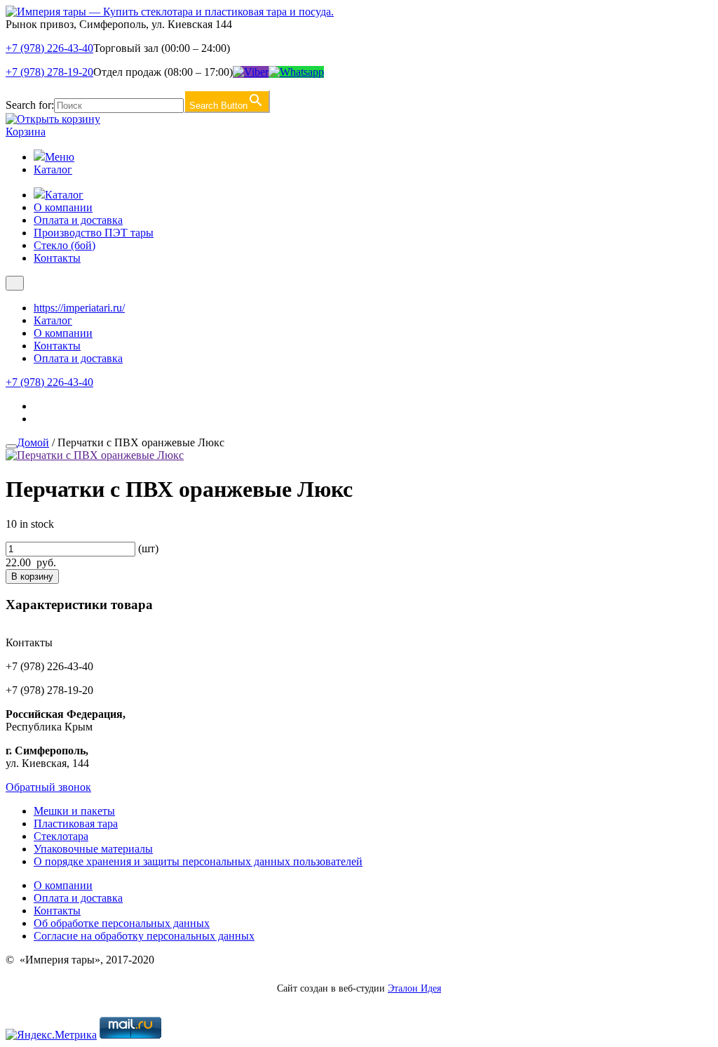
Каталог (53, 169)
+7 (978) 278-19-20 (49, 72)
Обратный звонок (48, 787)
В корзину (32, 576)
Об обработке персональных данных (122, 923)
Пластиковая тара (76, 823)
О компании (63, 207)
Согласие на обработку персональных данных (144, 936)
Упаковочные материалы (93, 849)
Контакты (57, 258)
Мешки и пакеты (74, 811)
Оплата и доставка (78, 220)
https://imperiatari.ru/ (79, 308)
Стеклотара (61, 836)
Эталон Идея (414, 988)
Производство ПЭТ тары (94, 233)
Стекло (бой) (64, 245)
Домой (33, 442)
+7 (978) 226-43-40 (49, 48)
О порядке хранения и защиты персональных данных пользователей (198, 861)
